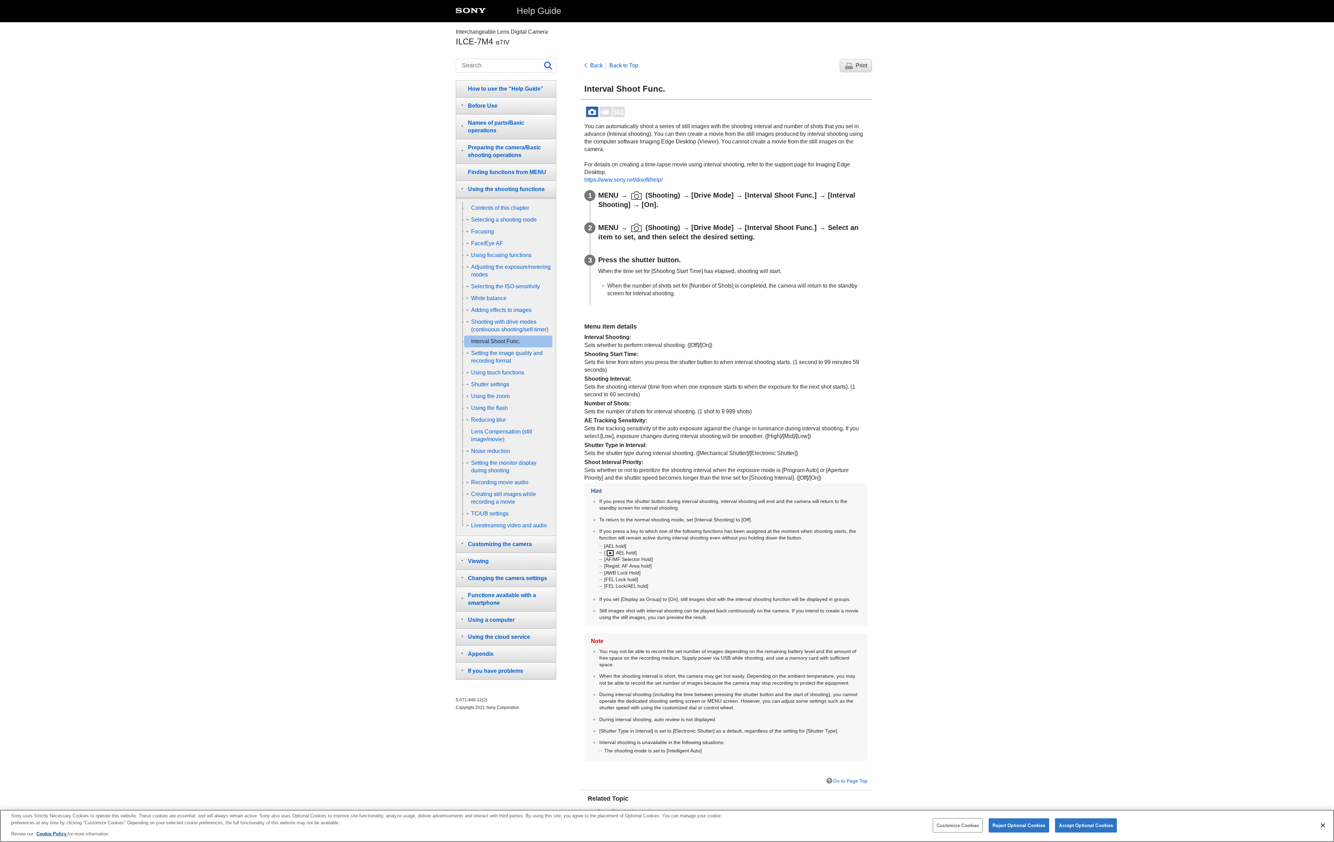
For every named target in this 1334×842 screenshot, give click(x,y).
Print (861, 65)
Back (596, 65)
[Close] (1323, 825)
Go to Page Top (850, 781)
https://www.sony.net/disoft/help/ (623, 180)
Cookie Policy (52, 833)
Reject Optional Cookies (1019, 825)
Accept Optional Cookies (1086, 825)
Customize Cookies (958, 825)
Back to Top (623, 65)
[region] (667, 826)
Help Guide (539, 11)
